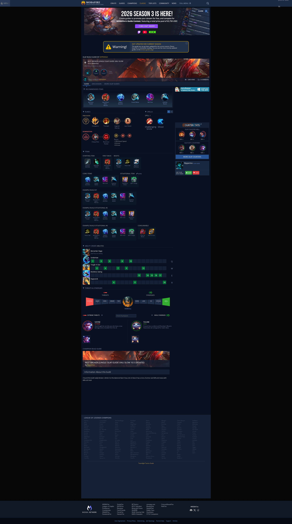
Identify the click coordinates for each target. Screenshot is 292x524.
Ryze (163, 426)
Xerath (194, 428)
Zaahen (194, 440)
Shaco (163, 437)
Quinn (148, 447)
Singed (164, 442)
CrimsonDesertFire (167, 504)
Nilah (147, 429)
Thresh (179, 429)
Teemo (179, 428)
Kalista (117, 444)
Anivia (86, 433)
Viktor (179, 456)
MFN (6, 3)
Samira (164, 428)
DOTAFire (120, 506)
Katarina (117, 451)
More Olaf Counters (192, 157)
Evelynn (102, 437)
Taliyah (179, 422)
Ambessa (87, 429)
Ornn (147, 438)
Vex (178, 451)
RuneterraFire (106, 514)
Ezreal (102, 438)
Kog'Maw (133, 424)
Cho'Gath (103, 422)
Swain (163, 454)
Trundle (179, 433)
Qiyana (148, 445)
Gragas (102, 453)
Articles (175, 521)
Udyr (178, 440)
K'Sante (117, 440)
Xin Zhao (195, 429)
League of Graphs (108, 506)
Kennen (117, 456)
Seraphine (165, 433)
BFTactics (135, 504)
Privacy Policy (131, 521)
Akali (85, 424)
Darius (102, 426)
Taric (178, 426)
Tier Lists (152, 3)
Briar (85, 454)
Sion (163, 444)
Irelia (116, 426)
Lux (131, 440)
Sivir (163, 445)
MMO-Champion (137, 514)
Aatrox (86, 421)
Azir (85, 444)
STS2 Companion (152, 514)
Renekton (149, 458)
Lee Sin (132, 428)
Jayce (116, 435)
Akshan (86, 426)
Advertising (140, 521)
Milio (132, 451)
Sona (163, 451)
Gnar (101, 451)
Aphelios (87, 437)
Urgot (179, 442)
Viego (179, 454)
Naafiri (132, 458)
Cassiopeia (103, 421)
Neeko (148, 426)
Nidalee (148, 428)
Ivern (116, 428)
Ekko (101, 433)
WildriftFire (105, 512)
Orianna (148, 437)
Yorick (194, 435)
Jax (116, 433)
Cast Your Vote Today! (179, 173)
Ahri (85, 422)
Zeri (193, 445)
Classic (143, 3)
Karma (117, 445)
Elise (101, 435)
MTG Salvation (137, 506)
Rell (147, 454)
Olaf (147, 435)
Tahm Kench (181, 421)
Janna (117, 429)
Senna (164, 431)
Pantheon (149, 440)
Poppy (148, 442)
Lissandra (133, 433)
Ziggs (194, 447)
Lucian (132, 437)
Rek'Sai (148, 453)
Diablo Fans (150, 510)
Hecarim (102, 458)
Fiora (101, 442)
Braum (86, 453)
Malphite (133, 442)
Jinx (116, 438)
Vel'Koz (179, 449)
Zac (193, 442)
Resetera (120, 508)
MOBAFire (105, 504)
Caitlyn (86, 456)
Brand (86, 451)
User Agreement (120, 521)
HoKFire (164, 506)
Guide (86, 84)
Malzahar (133, 444)
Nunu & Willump (151, 433)
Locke (132, 435)
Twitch (179, 438)
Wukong (195, 424)
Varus (179, 444)
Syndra (164, 458)
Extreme (97, 324)
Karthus (117, 447)
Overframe (149, 512)
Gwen (101, 456)
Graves (102, 454)
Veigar (179, 447)
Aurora (86, 442)
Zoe (193, 451)
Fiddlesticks (103, 440)
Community (164, 3)
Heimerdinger (119, 421)
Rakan (148, 449)
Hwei (116, 422)
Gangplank (103, 447)
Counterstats (106, 510)
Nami (147, 421)
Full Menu (184, 3)
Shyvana (164, 440)
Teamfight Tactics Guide (146, 463)
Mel (131, 449)
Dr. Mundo (103, 429)
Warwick (195, 422)
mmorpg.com (150, 504)
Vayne (179, 445)
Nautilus (148, 424)
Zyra (193, 453)
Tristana (179, 431)
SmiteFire (120, 504)
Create (113, 3)
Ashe (85, 438)
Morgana (133, 456)
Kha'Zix (117, 458)
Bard (85, 445)
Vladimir (179, 458)
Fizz (101, 444)
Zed (193, 444)
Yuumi (194, 438)
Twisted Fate (181, 437)
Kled (131, 422)
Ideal (145, 324)
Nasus (148, 422)
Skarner (164, 447)
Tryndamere (181, 435)
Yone (194, 433)
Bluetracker (150, 506)
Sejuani (164, 429)
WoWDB (134, 510)
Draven (102, 431)
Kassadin (118, 449)
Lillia (131, 431)
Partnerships (160, 521)
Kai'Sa (117, 442)
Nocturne (149, 431)
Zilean (194, 449)
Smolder (164, 449)
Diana (101, 428)
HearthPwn (150, 508)
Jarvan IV (118, 431)
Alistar (86, 428)
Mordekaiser (134, 454)
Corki (101, 424)
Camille (86, 458)
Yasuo (194, 431)
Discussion (96, 84)
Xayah (194, 426)
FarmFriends (121, 510)
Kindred (132, 421)
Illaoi (116, 424)
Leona (132, 429)
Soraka (164, 453)
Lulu (131, 438)
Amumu (86, 431)
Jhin (116, 437)
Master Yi (133, 447)
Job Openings (150, 521)
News (174, 3)
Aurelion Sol (88, 440)
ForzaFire (120, 512)
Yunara (194, 437)
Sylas (163, 456)
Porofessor (106, 508)
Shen (163, 438)
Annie (86, 435)
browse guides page (147, 50)
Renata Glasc (150, 456)
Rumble (164, 424)
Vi (177, 453)
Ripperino (104, 57)
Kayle (117, 453)
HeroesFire (120, 514)
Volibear (195, 421)
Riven (163, 422)
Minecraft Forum (137, 508)
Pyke (147, 444)
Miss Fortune (134, 453)
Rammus (149, 451)
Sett (163, 435)
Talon (179, 424)
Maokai (132, 445)
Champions (132, 3)
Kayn (116, 454)
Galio (101, 445)
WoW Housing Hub (138, 512)
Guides (122, 3)
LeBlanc (133, 426)
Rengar (164, 421)
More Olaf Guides (112, 84)
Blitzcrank (87, 449)
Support (168, 521)
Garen (102, 449)
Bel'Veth (86, 447)
